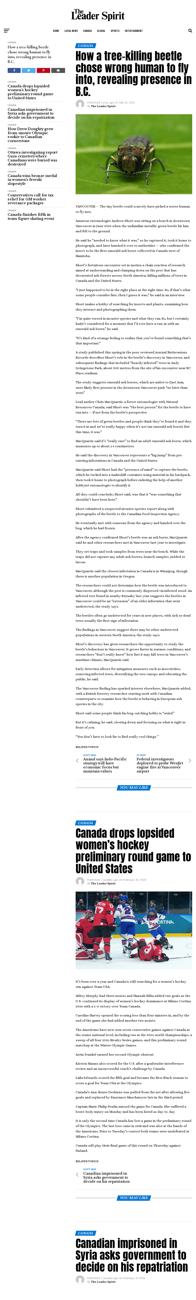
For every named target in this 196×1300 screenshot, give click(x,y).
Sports (115, 31)
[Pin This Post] (43, 70)
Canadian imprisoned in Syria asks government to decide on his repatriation (31, 114)
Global (101, 31)
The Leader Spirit (103, 106)
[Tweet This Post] (29, 70)
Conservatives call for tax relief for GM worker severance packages (31, 199)
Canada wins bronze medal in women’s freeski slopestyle (32, 180)
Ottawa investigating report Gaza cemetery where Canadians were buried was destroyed (32, 158)
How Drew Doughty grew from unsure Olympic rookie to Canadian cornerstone (30, 135)
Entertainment (134, 31)
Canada (87, 31)
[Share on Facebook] (14, 70)
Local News (71, 31)
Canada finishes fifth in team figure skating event (31, 217)
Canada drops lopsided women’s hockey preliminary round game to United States (30, 92)
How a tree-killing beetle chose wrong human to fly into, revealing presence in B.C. (29, 54)
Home (56, 31)
